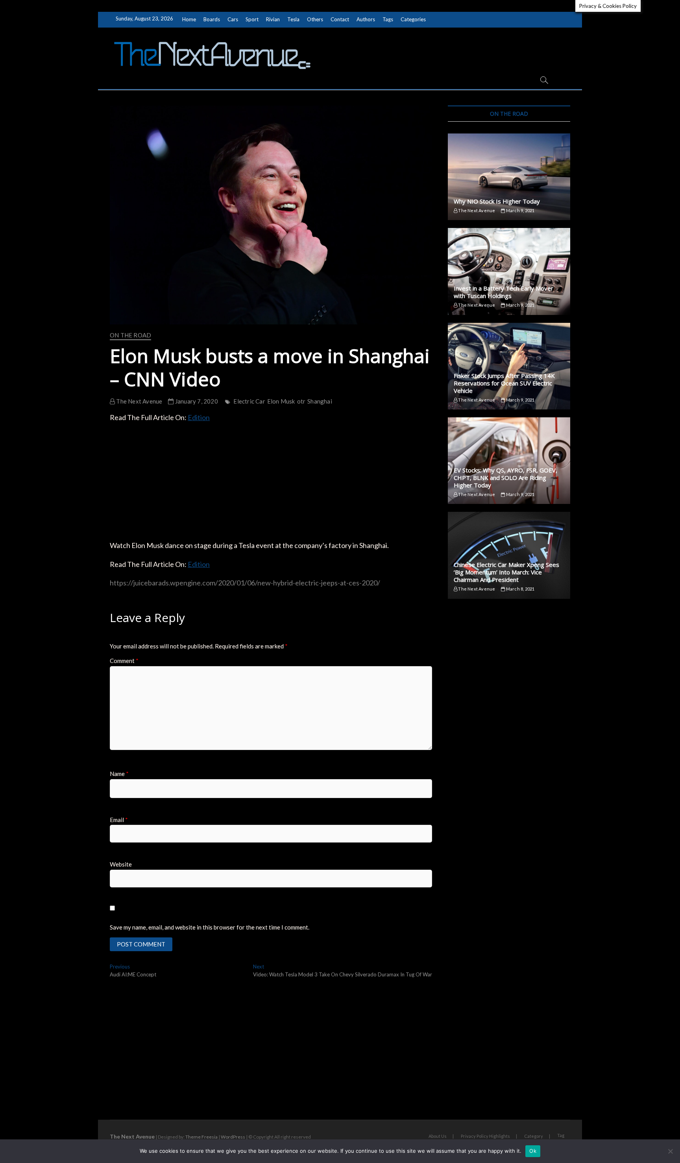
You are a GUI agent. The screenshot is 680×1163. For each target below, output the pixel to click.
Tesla (293, 19)
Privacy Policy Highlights (485, 1136)
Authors (366, 19)
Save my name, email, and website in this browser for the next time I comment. (209, 927)
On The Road (130, 335)
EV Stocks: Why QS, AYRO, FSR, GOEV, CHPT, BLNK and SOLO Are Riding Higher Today (505, 477)
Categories (413, 19)
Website (121, 864)
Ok (532, 1151)
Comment (124, 660)
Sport (252, 19)
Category (533, 1136)
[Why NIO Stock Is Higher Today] (509, 176)
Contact (340, 19)
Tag (560, 1135)
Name (119, 773)
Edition (199, 417)
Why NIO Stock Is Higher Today (497, 201)
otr (301, 401)
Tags (387, 19)
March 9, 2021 (519, 210)
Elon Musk (281, 401)
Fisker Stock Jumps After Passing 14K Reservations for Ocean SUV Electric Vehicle (504, 383)
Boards (211, 19)
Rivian (273, 19)
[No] (670, 1151)
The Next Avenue (138, 401)
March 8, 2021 (519, 588)
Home (189, 19)
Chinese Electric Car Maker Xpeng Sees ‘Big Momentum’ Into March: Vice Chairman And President (506, 572)
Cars (232, 19)
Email (119, 819)
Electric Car (249, 401)
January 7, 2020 (196, 401)
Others (315, 19)
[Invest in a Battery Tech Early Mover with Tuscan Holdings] (509, 271)
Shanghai (319, 401)
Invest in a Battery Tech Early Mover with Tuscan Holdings (503, 292)
